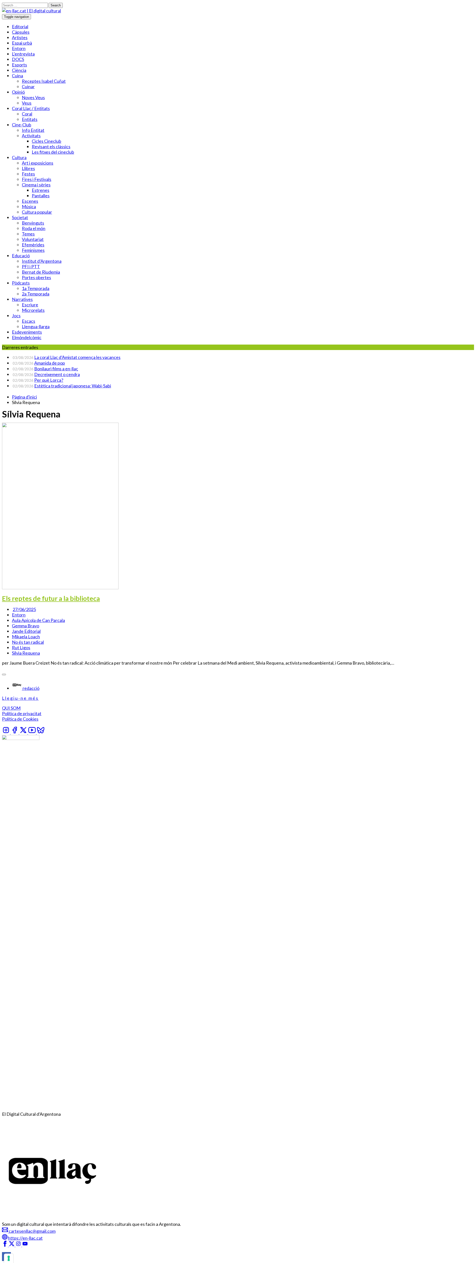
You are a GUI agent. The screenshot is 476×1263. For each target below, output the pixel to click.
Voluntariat (33, 239)
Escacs (28, 321)
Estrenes (40, 190)
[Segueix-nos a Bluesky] (41, 732)
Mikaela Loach (26, 636)
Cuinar (28, 86)
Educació (21, 255)
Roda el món (33, 228)
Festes (28, 173)
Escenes (30, 201)
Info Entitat (33, 130)
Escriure (30, 304)
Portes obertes (36, 277)
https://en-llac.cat (25, 1238)
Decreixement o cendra (57, 374)
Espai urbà (22, 43)
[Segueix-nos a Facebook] (15, 732)
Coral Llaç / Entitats (31, 108)
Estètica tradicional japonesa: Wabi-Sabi (72, 385)
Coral (27, 114)
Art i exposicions (37, 163)
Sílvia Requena (26, 653)
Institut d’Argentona (41, 261)
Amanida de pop (49, 363)
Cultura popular (37, 212)
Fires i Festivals (36, 179)
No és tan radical (28, 642)
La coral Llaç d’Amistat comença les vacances (77, 357)
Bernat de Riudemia (41, 272)
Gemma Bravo (25, 625)
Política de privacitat (21, 713)
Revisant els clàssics (51, 146)
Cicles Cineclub (46, 141)
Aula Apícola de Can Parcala (38, 620)
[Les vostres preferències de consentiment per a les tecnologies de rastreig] (8, 1258)
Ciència (19, 70)
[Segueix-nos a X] (23, 732)
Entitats (29, 119)
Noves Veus (33, 97)
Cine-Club (21, 124)
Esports (19, 64)
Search (56, 5)
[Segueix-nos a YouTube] (32, 732)
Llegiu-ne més (20, 698)
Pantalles (41, 195)
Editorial (20, 26)
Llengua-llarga (36, 326)
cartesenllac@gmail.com (32, 1231)
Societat (20, 217)
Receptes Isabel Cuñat (44, 81)
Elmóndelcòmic (26, 337)
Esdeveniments (27, 332)
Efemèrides (33, 244)
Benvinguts (33, 223)
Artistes (20, 37)
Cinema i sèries (36, 184)
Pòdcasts (21, 283)
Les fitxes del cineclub (53, 152)
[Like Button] (4, 674)
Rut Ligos (21, 647)
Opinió (18, 92)
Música (29, 206)
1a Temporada (35, 288)
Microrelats (33, 310)
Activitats (31, 135)
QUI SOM (11, 708)
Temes (28, 233)
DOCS (18, 59)
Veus (26, 103)
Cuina (17, 75)
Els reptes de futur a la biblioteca (51, 598)
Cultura (19, 157)
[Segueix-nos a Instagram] (6, 732)
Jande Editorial (26, 631)
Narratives (22, 299)
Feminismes (33, 250)
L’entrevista (23, 54)
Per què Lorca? (48, 380)
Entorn (19, 48)
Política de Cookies (20, 719)
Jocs (16, 315)
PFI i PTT (31, 266)
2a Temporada (35, 293)
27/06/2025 (24, 609)
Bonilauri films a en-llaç (56, 368)
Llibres (28, 168)
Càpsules (21, 32)
